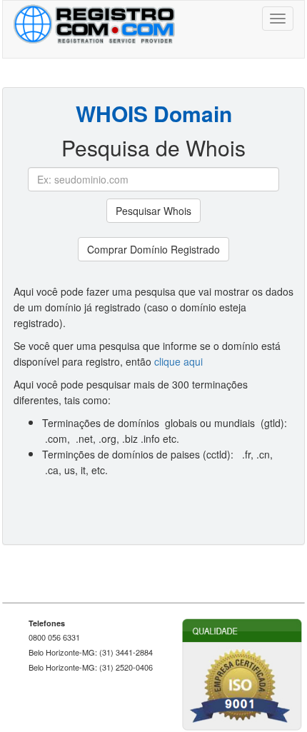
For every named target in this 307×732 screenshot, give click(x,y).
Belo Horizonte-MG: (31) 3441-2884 (91, 652)
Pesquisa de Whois (153, 148)
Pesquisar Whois (153, 211)
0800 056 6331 (54, 637)
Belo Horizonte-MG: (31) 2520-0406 (91, 667)
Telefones (47, 623)
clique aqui (178, 361)
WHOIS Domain (154, 114)
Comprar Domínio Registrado (153, 249)
